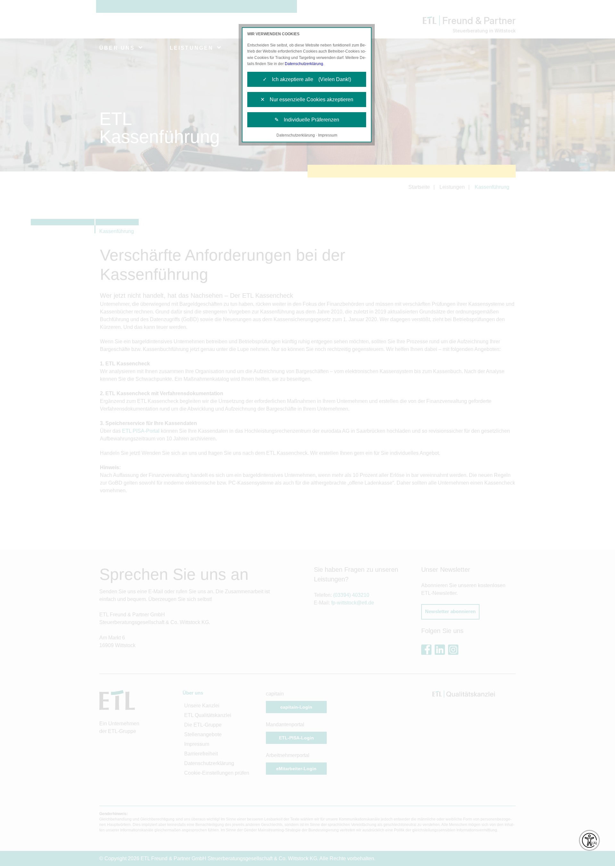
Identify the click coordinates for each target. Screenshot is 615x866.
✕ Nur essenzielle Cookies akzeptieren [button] (306, 99)
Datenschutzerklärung (304, 64)
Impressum (327, 135)
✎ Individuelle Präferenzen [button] (307, 119)
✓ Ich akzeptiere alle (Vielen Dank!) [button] (307, 79)
